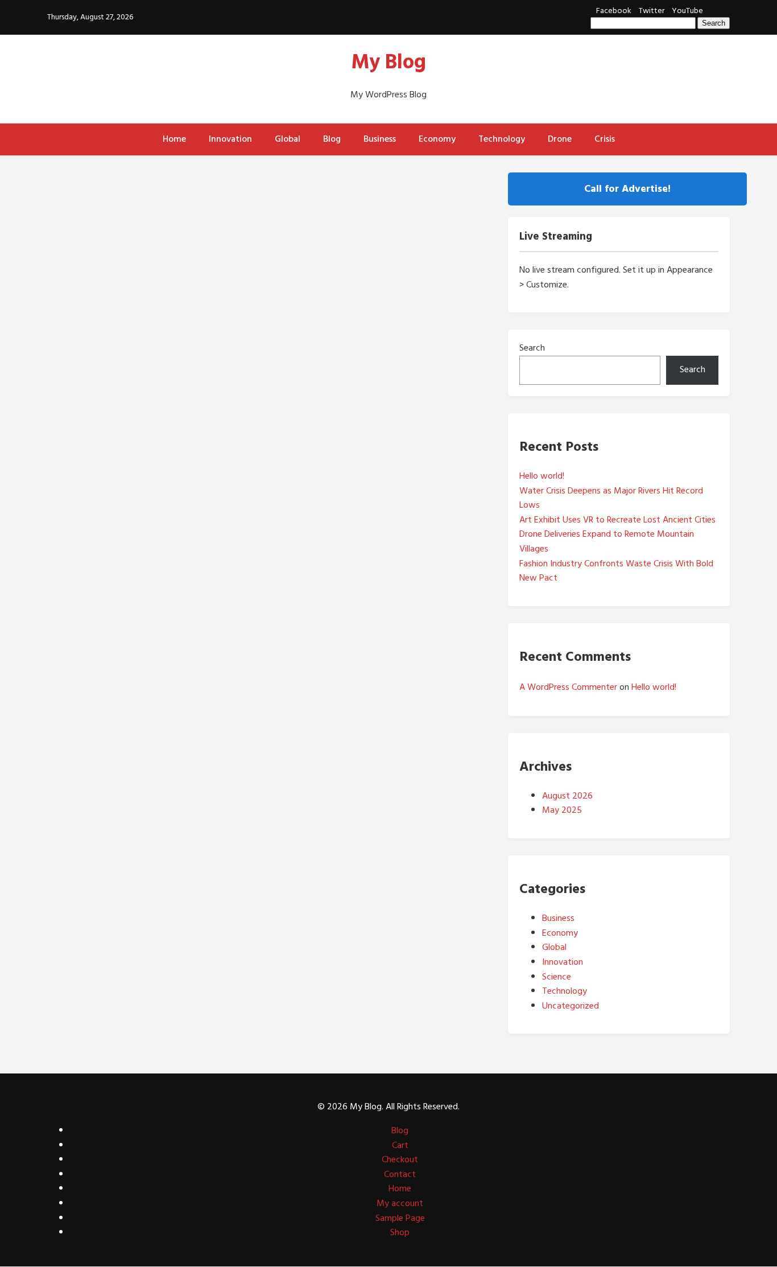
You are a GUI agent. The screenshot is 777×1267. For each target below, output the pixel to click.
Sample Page (400, 1218)
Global (287, 138)
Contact (400, 1174)
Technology (501, 138)
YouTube (687, 10)
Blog (332, 138)
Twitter (651, 10)
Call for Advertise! (627, 188)
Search (532, 347)
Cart (400, 1145)
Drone (560, 138)
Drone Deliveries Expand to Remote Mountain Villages (606, 541)
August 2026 (567, 795)
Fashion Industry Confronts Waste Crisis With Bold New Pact (616, 571)
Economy (437, 138)
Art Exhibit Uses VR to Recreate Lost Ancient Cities (617, 519)
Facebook (613, 10)
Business (379, 138)
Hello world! (541, 475)
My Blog (389, 62)
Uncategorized (570, 1005)
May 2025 (562, 810)
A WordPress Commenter (568, 687)
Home (174, 138)
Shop (400, 1232)
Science (556, 976)
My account (400, 1203)
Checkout (400, 1159)
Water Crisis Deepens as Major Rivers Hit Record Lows (611, 498)
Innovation (230, 138)
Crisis (604, 138)
